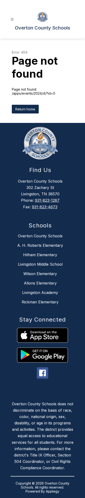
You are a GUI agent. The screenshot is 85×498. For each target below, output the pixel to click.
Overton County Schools (40, 236)
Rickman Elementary (40, 302)
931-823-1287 (47, 200)
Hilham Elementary (40, 254)
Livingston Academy (40, 292)
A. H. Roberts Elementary (40, 245)
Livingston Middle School (40, 264)
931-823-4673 (44, 207)
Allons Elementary (40, 283)
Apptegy (52, 491)
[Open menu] (12, 19)
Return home (25, 109)
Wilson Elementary (40, 273)
